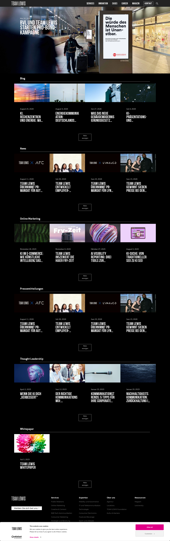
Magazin (135, 3)
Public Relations (57, 502)
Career (125, 3)
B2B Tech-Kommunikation (61, 513)
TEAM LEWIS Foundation (117, 509)
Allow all (150, 527)
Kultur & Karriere (113, 513)
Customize (148, 533)
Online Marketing (58, 505)
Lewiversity (139, 505)
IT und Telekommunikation (89, 505)
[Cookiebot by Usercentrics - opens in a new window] (16, 537)
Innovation (103, 3)
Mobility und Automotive (89, 502)
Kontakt (148, 3)
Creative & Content (58, 509)
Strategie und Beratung (60, 521)
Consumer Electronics (88, 513)
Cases (114, 3)
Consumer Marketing (59, 517)
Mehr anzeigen (85, 137)
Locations (110, 505)
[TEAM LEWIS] (18, 3)
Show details (34, 537)
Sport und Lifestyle (86, 521)
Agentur (110, 502)
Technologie (84, 509)
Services (90, 3)
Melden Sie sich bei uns (25, 508)
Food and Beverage (86, 517)
